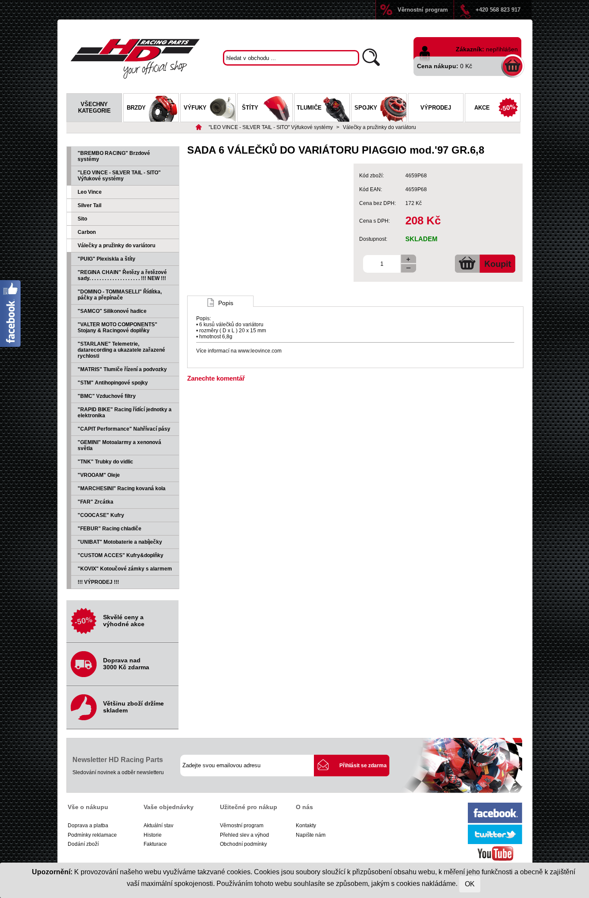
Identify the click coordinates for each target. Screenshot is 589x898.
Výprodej (435, 107)
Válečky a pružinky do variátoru (379, 127)
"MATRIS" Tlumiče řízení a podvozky (122, 369)
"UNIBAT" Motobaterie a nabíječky (120, 542)
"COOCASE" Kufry (101, 515)
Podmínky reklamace (92, 835)
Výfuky (195, 107)
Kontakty (306, 825)
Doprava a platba (88, 825)
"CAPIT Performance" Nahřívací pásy (124, 429)
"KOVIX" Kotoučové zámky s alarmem (125, 569)
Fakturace (155, 844)
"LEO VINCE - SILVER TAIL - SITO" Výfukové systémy (271, 127)
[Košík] (513, 65)
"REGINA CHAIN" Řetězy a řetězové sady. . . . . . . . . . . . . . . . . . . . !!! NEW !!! (122, 275)
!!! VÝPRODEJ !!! (98, 582)
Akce (482, 107)
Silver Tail (89, 205)
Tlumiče (309, 107)
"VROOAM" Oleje (99, 475)
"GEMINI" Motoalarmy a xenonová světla (119, 445)
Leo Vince (90, 192)
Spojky (365, 107)
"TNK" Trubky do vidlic (105, 462)
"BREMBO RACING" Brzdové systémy (114, 156)
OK (470, 884)
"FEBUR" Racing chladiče (109, 529)
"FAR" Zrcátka (95, 502)
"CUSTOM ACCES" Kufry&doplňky (120, 555)
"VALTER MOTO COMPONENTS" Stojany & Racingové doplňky (117, 327)
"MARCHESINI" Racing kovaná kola (122, 488)
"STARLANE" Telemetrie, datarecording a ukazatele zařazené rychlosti (121, 350)
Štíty (250, 107)
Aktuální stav (158, 825)
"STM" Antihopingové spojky (113, 383)
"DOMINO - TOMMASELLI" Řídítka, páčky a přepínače (120, 295)
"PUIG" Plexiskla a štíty (106, 259)
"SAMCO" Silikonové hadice (112, 311)
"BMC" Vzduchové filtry (107, 396)
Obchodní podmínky (243, 844)
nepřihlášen (502, 49)
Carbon (87, 232)
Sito (82, 219)
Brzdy (136, 107)
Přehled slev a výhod (244, 835)
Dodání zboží (83, 844)
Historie (153, 835)
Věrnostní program (423, 9)
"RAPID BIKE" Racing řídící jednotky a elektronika (125, 412)
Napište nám (311, 835)
